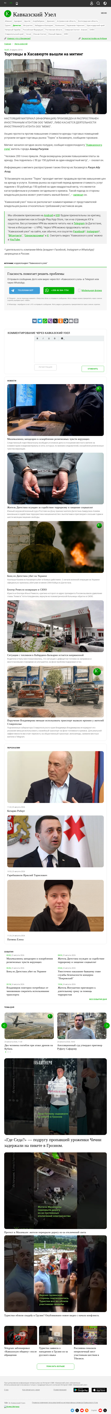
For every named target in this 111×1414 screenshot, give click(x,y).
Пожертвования (59, 1390)
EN (11, 3)
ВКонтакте (15, 235)
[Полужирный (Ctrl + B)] (37, 338)
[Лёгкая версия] (17, 3)
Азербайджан (38, 21)
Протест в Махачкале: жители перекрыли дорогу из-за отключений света (45, 1232)
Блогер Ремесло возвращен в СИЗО (27, 589)
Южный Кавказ (55, 34)
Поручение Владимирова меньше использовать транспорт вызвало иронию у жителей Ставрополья (55, 722)
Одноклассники (34, 235)
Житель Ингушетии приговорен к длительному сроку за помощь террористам (77, 991)
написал (78, 194)
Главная (7, 44)
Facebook (78, 231)
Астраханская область (66, 21)
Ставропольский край (14, 34)
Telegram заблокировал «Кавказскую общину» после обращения (20, 1351)
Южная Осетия (39, 34)
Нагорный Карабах (13, 30)
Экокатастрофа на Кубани (94, 38)
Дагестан (17, 25)
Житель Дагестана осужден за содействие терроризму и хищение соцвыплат (50, 507)
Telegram (79, 223)
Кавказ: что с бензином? (19, 38)
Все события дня (98, 999)
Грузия (8, 25)
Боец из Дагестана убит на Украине (27, 575)
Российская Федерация (33, 30)
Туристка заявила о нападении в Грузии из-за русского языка (53, 1351)
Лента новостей (20, 44)
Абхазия (8, 21)
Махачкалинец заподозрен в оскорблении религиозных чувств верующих (48, 439)
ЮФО (66, 34)
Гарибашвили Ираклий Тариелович (27, 875)
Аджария (18, 21)
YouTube (15, 239)
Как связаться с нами (31, 1390)
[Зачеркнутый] (55, 338)
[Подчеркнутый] (49, 338)
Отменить (93, 369)
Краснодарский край (96, 25)
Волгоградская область (88, 21)
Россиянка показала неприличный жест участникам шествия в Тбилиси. (86, 1353)
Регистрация (45, 367)
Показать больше (55, 1366)
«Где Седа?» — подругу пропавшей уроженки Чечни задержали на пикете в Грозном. (52, 1142)
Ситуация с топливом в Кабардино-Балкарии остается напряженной (45, 655)
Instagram (93, 231)
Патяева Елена (15, 939)
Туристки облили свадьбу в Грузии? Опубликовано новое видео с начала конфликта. (51, 1315)
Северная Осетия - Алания (76, 30)
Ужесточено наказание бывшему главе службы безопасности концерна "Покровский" (79, 975)
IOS (58, 215)
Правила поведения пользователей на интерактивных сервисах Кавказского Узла (65, 1403)
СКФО (91, 30)
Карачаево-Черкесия (75, 25)
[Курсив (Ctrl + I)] (43, 338)
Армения (50, 21)
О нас (6, 1390)
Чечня (28, 34)
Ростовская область (53, 30)
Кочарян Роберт (16, 810)
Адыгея (27, 21)
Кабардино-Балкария (44, 25)
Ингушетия (28, 25)
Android (48, 215)
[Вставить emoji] (62, 338)
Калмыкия (59, 25)
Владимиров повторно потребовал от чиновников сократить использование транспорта (28, 991)
